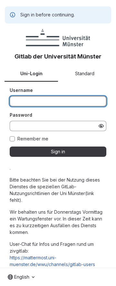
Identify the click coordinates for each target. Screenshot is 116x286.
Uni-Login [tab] (31, 73)
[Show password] (101, 126)
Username (21, 90)
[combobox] (21, 277)
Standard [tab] (84, 73)
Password (21, 115)
